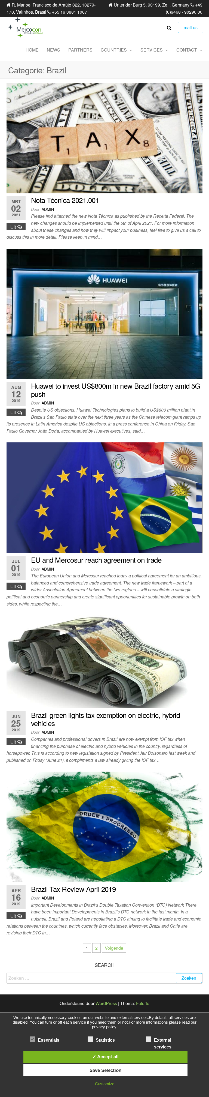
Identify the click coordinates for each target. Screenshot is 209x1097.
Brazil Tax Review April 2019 (73, 889)
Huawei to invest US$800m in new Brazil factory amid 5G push (115, 389)
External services (162, 1041)
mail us (191, 27)
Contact (186, 50)
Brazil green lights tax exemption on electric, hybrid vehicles (105, 719)
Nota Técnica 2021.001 (65, 200)
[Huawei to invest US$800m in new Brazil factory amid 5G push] (104, 313)
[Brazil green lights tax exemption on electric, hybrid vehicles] (104, 661)
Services (151, 50)
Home (32, 50)
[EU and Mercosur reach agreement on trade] (104, 497)
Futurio (142, 1003)
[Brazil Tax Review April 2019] (104, 826)
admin (48, 209)
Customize (104, 1083)
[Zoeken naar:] (104, 978)
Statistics (105, 1040)
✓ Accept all (105, 1056)
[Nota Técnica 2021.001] (104, 137)
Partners (80, 50)
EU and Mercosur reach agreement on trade (96, 560)
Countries (114, 50)
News (53, 50)
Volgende (114, 948)
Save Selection (105, 1070)
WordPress (106, 1003)
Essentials (48, 1040)
